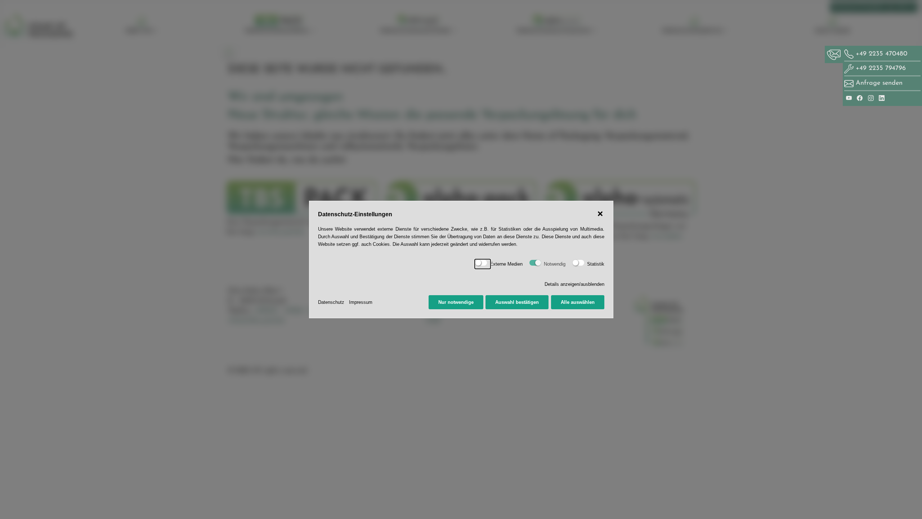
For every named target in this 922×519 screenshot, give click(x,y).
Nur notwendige (456, 302)
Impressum (360, 302)
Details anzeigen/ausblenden (574, 284)
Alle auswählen (578, 302)
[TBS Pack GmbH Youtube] (850, 97)
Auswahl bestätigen (517, 302)
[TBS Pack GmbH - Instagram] (872, 97)
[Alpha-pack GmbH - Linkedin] (882, 97)
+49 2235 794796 (880, 68)
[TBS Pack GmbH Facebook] (861, 97)
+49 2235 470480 (880, 53)
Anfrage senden (879, 83)
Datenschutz (331, 302)
